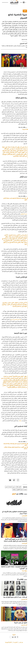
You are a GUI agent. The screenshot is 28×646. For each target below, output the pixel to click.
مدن (6, 487)
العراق (14, 494)
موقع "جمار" (24, 570)
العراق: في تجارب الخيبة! (20, 622)
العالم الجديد (24, 515)
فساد (10, 487)
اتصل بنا (15, 642)
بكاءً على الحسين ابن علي (16, 319)
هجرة (25, 489)
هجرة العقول (20, 489)
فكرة (25, 11)
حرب (14, 487)
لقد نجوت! (24, 129)
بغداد (20, 420)
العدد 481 (19, 487)
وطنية (14, 489)
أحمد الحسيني (23, 43)
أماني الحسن (24, 543)
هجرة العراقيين (24, 214)
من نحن (21, 642)
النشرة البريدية (8, 642)
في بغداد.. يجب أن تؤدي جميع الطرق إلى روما (15, 597)
